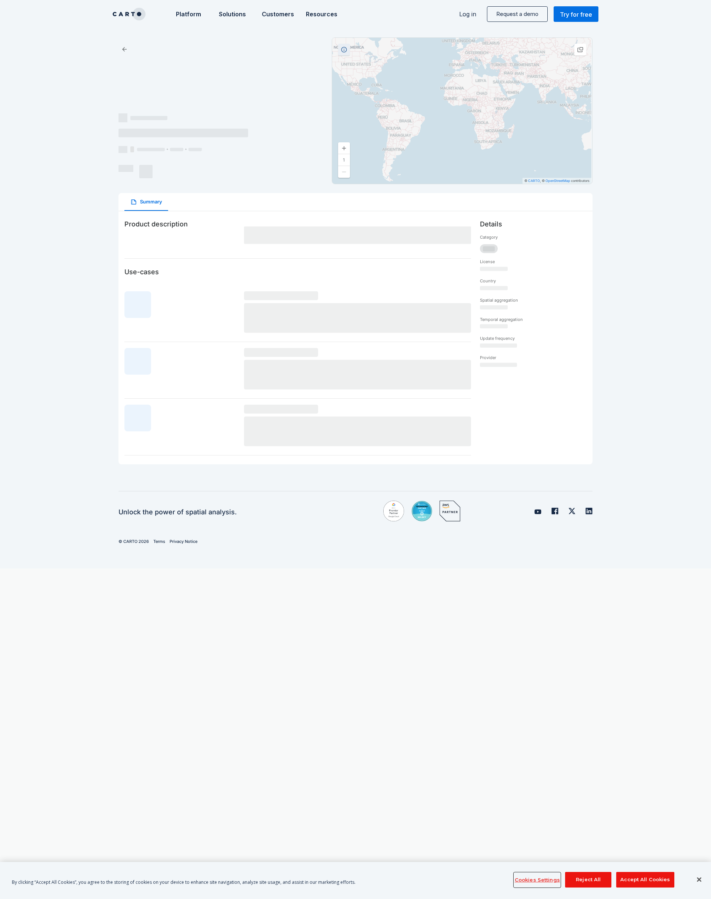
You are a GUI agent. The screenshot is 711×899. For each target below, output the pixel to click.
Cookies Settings (537, 880)
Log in (467, 14)
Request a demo (517, 13)
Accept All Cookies (645, 880)
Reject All (588, 880)
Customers (277, 14)
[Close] (699, 880)
